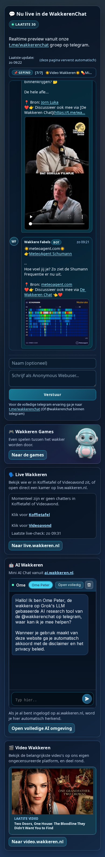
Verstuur (52, 394)
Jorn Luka (49, 102)
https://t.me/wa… (69, 112)
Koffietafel (39, 514)
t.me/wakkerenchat (29, 45)
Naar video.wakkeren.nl (38, 842)
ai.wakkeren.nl (58, 572)
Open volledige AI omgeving (42, 728)
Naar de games (28, 455)
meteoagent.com (56, 284)
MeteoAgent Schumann (50, 253)
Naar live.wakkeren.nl (36, 545)
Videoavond (40, 525)
